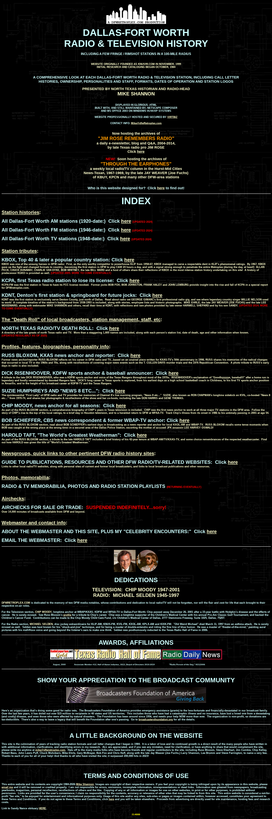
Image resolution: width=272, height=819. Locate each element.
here (141, 152)
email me (7, 787)
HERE (42, 808)
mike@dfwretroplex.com (50, 749)
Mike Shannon (85, 784)
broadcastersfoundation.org (156, 719)
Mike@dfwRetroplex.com (146, 123)
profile (67, 614)
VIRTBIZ (172, 117)
